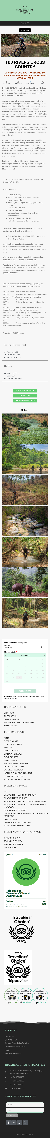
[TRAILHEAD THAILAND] (25, 10)
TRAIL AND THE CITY (12, 838)
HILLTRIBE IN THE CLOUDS (14, 767)
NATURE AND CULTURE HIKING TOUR (18, 773)
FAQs (7, 1050)
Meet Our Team (11, 1040)
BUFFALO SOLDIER (11, 741)
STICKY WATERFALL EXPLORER (16, 763)
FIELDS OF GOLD (10, 760)
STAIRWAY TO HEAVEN (13, 754)
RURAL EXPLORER (11, 757)
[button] (23, 23)
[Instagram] (14, 1122)
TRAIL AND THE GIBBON (13, 844)
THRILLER (8, 748)
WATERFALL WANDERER (13, 770)
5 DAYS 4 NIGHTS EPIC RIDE (15, 810)
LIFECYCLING (9, 713)
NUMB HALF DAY (10, 726)
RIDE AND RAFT (10, 848)
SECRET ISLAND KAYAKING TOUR (17, 826)
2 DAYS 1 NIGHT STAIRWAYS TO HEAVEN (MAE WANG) (25, 801)
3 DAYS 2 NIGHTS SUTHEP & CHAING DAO (20, 795)
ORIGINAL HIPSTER (11, 719)
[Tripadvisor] (19, 1122)
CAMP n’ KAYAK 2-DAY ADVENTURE (17, 822)
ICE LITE (7, 792)
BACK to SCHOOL (11, 819)
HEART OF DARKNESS (12, 751)
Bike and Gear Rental (13, 1053)
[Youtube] (25, 1122)
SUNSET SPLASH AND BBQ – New (17, 779)
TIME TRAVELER (10, 716)
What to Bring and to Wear (15, 1046)
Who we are (9, 1036)
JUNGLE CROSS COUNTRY (14, 776)
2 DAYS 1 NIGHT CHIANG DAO (15, 798)
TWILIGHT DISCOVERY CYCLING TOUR (19, 722)
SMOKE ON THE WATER (13, 744)
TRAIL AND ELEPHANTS (13, 841)
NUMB (6, 738)
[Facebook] (8, 1122)
